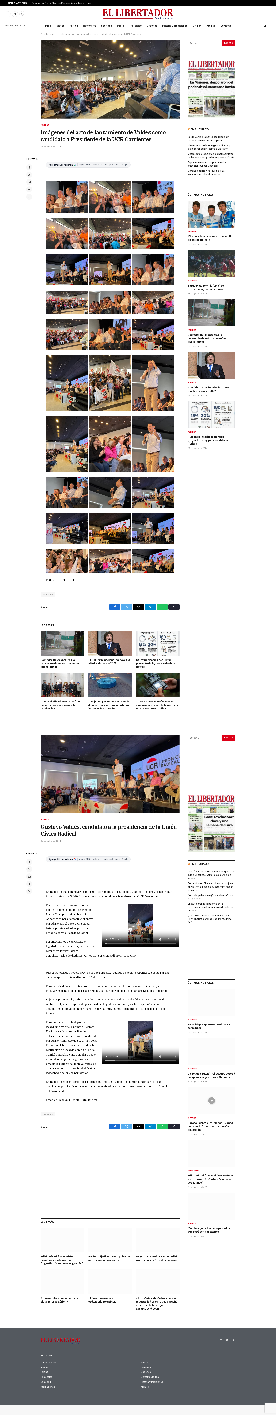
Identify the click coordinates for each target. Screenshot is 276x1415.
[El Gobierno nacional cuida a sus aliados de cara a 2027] (110, 643)
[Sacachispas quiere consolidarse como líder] (211, 1002)
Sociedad (106, 25)
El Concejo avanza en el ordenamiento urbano (103, 1299)
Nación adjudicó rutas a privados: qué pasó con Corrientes (109, 1258)
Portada (44, 34)
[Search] (265, 25)
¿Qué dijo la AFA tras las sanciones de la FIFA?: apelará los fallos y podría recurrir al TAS (210, 919)
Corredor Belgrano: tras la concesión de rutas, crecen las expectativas (60, 663)
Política (73, 25)
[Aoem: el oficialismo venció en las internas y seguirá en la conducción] (62, 685)
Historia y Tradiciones (174, 25)
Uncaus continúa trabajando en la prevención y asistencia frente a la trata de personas (210, 907)
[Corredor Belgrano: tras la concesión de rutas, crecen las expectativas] (62, 643)
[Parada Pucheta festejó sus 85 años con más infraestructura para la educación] (211, 1100)
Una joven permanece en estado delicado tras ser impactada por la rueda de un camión (109, 705)
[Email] (29, 182)
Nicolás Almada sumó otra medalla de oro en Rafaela (210, 238)
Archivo (211, 25)
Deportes (152, 25)
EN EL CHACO (200, 129)
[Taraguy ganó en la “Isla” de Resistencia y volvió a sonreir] (211, 263)
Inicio (48, 25)
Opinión (196, 25)
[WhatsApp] (29, 197)
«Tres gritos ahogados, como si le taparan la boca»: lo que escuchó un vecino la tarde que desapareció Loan (157, 1303)
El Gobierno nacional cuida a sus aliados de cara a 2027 (109, 661)
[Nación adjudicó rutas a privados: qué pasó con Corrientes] (110, 1240)
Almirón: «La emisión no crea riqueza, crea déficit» (60, 1299)
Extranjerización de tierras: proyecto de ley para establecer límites (156, 663)
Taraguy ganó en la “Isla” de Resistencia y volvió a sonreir (61, 3)
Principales (48, 594)
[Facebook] (29, 167)
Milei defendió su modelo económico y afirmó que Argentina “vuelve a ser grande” (62, 1260)
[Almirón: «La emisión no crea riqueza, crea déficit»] (62, 1281)
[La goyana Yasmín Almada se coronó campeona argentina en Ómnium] (211, 1051)
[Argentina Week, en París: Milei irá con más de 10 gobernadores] (158, 1240)
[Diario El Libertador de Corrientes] (138, 14)
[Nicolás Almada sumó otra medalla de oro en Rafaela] (211, 214)
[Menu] (269, 25)
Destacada (48, 1114)
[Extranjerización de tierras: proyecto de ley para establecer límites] (158, 643)
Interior (121, 25)
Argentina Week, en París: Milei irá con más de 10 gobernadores (156, 1258)
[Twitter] (29, 175)
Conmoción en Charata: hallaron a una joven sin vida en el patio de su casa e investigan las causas (211, 886)
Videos (60, 25)
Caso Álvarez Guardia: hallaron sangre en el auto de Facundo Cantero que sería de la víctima (211, 875)
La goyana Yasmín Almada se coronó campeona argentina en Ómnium (211, 1075)
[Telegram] (29, 189)
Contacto (225, 25)
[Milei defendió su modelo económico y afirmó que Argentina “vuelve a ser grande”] (62, 1240)
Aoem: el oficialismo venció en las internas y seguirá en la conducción (60, 705)
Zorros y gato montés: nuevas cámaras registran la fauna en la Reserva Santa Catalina (157, 705)
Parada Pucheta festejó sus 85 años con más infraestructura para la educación (210, 1126)
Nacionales (89, 25)
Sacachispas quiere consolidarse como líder (209, 1026)
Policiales (136, 25)
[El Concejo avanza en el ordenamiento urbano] (110, 1281)
